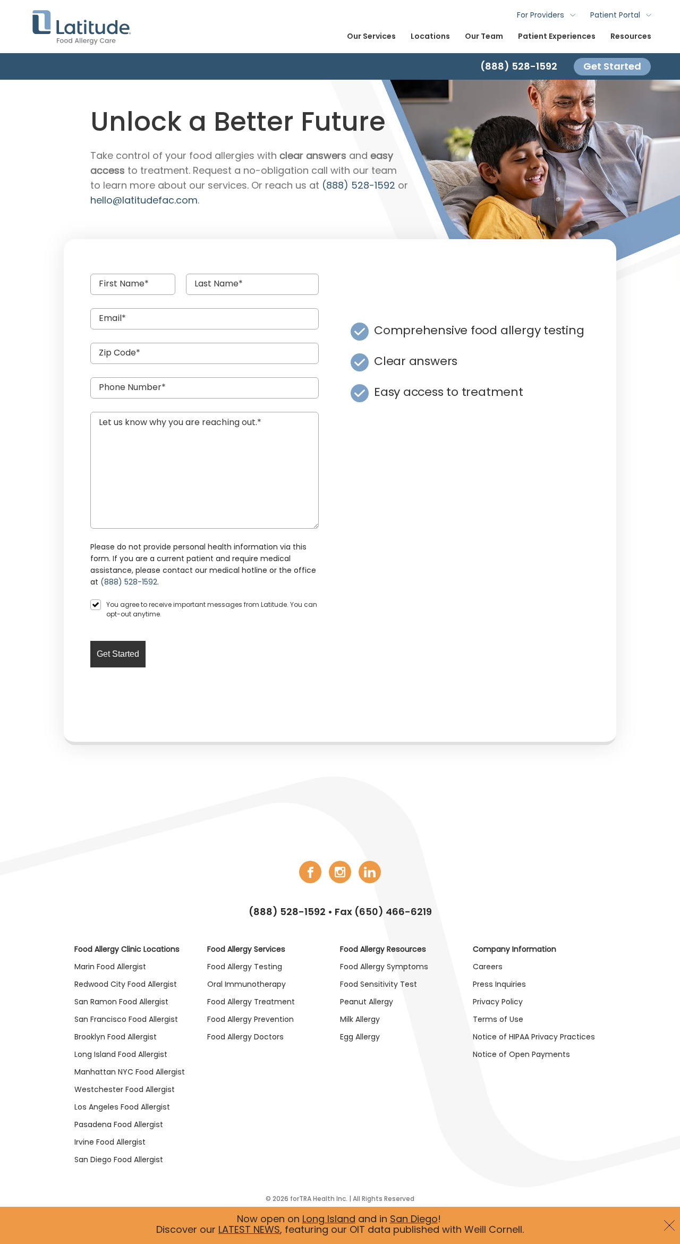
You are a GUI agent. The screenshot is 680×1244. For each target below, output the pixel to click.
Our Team (484, 37)
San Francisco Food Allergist (126, 1020)
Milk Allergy (360, 1020)
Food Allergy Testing (244, 967)
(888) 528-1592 (287, 912)
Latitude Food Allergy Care (81, 26)
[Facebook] (310, 872)
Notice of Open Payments (521, 1055)
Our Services (371, 37)
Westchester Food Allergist (124, 1090)
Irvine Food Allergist (110, 1143)
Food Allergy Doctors (245, 1037)
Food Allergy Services (246, 950)
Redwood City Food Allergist (125, 985)
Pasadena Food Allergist (118, 1125)
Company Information (514, 950)
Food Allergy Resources (383, 950)
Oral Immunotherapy (246, 985)
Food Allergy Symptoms (384, 967)
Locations (430, 37)
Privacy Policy (498, 1002)
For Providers (540, 16)
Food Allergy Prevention (250, 1020)
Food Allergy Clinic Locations (127, 950)
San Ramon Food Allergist (121, 1002)
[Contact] (340, 66)
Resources (630, 37)
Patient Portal (615, 16)
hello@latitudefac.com (144, 201)
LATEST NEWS (249, 1230)
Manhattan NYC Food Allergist (129, 1073)
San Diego (414, 1220)
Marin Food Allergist (110, 967)
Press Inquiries (499, 985)
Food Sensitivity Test (378, 985)
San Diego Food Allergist (118, 1160)
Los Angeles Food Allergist (122, 1108)
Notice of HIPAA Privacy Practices (534, 1037)
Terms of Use (498, 1020)
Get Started (612, 66)
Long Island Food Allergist (120, 1055)
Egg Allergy (360, 1037)
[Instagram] (340, 872)
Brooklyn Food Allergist (115, 1037)
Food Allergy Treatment (251, 1002)
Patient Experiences (557, 37)
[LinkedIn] (370, 872)
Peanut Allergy (366, 1002)
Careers (488, 967)
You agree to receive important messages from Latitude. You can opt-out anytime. (211, 610)
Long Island (328, 1220)
